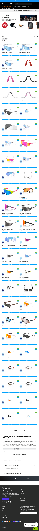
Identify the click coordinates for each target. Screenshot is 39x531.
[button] (37, 4)
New (15, 6)
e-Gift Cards (22, 489)
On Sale (21, 491)
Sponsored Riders (23, 498)
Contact (3, 508)
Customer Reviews (23, 495)
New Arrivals (22, 493)
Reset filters (3, 40)
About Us (3, 506)
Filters (35, 36)
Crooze (5, 527)
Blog (21, 496)
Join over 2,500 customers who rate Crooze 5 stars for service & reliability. (25, 10)
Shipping (3, 510)
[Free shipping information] (3, 49)
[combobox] (23, 4)
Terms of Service (4, 513)
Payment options (4, 517)
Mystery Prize (22, 500)
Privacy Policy (4, 515)
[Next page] (24, 430)
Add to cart (10, 55)
